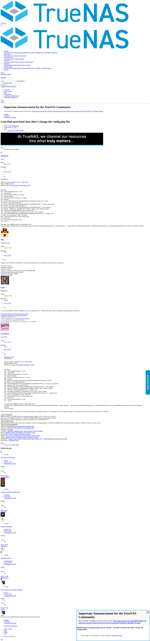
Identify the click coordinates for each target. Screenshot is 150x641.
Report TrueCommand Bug (24, 68)
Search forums (14, 52)
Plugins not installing (6, 526)
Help (5, 630)
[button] (8, 57)
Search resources (26, 65)
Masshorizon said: (9, 357)
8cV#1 (6, 460)
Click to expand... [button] (9, 408)
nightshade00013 (5, 477)
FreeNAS (6, 59)
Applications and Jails (10, 463)
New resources (14, 55)
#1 (5, 176)
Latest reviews (17, 65)
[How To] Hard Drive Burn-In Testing (19, 434)
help (22, 130)
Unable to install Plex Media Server (10, 492)
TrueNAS (3, 23)
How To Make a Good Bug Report (41, 68)
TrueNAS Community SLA (36, 52)
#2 (5, 260)
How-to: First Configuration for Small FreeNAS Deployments (23, 435)
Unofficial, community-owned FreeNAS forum (14, 315)
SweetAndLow (5, 333)
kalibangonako (8, 561)
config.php (18, 130)
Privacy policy (8, 629)
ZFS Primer (10, 429)
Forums (6, 51)
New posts (7, 52)
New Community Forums (115, 635)
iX (1, 25)
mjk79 (6, 592)
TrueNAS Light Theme (10, 626)
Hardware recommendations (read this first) (22, 426)
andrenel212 (7, 529)
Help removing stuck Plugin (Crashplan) (12, 589)
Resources (7, 63)
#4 (5, 354)
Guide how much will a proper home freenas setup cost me (22, 437)
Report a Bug (8, 66)
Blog (20, 52)
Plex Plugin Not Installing (8, 457)
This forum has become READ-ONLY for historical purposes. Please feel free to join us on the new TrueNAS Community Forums (67, 111)
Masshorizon (15, 126)
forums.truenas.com (96, 628)
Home (6, 632)
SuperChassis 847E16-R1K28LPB (22, 318)
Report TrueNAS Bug (10, 68)
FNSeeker (7, 495)
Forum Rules (25, 52)
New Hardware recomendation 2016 (24, 428)
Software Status (8, 65)
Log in (2, 102)
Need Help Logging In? (51, 52)
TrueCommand (20, 59)
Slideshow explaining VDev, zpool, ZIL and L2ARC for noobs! (25, 431)
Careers (6, 70)
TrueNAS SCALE (19, 62)
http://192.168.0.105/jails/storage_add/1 (20, 185)
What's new (7, 54)
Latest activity (22, 55)
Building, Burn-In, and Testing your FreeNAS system (20, 432)
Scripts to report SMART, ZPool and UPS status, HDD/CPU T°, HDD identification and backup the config (37, 439)
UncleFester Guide (13, 440)
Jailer (2, 239)
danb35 (3, 287)
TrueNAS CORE (9, 62)
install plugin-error (6, 558)
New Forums (147, 382)
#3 (5, 307)
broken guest (11, 130)
